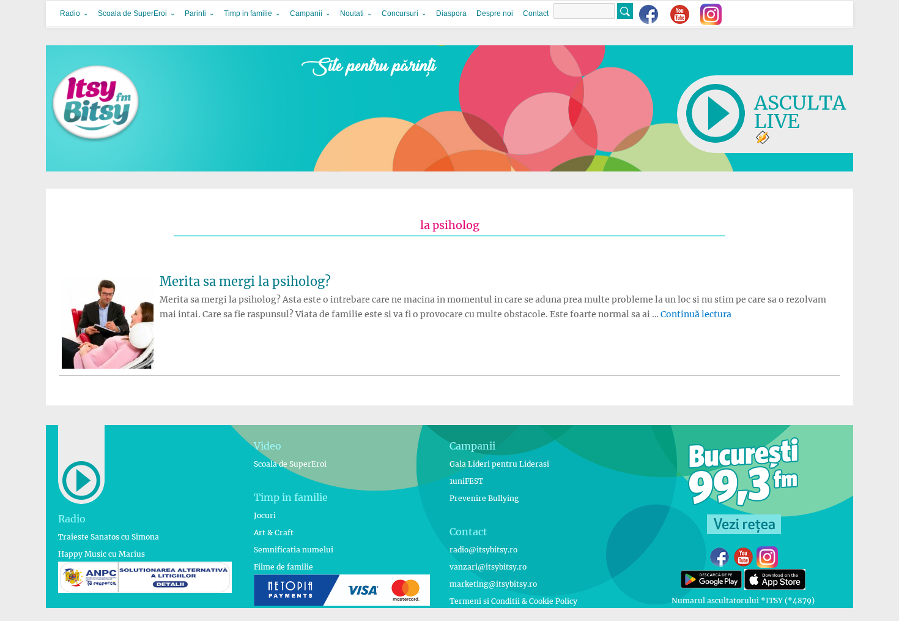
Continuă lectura (695, 314)
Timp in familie (248, 13)
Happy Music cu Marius (101, 554)
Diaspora (451, 13)
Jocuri (265, 515)
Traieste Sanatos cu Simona (108, 536)
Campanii (306, 13)
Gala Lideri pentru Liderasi (499, 464)
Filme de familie (283, 566)
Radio (70, 13)
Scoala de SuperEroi (132, 13)
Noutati (352, 13)
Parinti (195, 13)
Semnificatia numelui (293, 549)
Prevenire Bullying (484, 498)
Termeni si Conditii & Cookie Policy (513, 601)
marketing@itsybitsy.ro (493, 584)
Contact (536, 13)
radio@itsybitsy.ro (483, 549)
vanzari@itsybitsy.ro (488, 566)
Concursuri (400, 13)
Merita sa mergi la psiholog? (245, 281)
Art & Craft (274, 532)
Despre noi (494, 13)
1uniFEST (466, 481)
